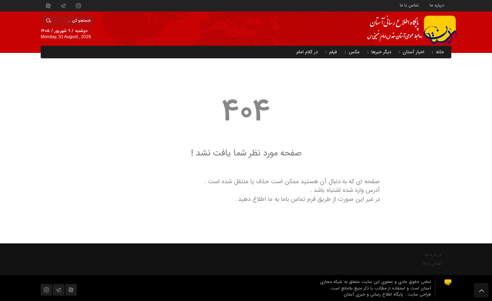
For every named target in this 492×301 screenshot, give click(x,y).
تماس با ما (409, 5)
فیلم (333, 52)
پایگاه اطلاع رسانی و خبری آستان (374, 294)
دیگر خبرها (381, 52)
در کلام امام (307, 52)
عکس (354, 52)
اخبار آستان (413, 52)
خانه (440, 52)
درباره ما (437, 5)
